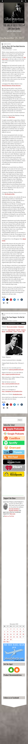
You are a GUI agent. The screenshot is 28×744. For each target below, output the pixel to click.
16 (10, 634)
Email (15, 331)
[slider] (23, 323)
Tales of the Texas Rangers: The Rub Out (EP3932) (13, 318)
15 (7, 634)
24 (14, 637)
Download (21, 327)
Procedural (16, 313)
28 (4, 639)
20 (23, 634)
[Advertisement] (13, 486)
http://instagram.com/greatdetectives (12, 391)
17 (14, 634)
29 (7, 639)
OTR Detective (7, 313)
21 (4, 637)
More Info (12, 514)
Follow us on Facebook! (11, 697)
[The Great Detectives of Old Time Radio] (14, 13)
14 (4, 634)
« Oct (4, 641)
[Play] (3, 323)
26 (20, 637)
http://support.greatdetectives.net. (11, 374)
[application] (14, 323)
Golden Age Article (7, 44)
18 (17, 634)
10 (14, 631)
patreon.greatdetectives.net (16, 369)
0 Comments (15, 320)
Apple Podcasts (12, 330)
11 (17, 631)
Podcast (12, 313)
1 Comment (15, 49)
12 (20, 631)
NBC (4, 313)
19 (20, 634)
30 (10, 639)
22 (7, 637)
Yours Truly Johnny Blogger (7, 49)
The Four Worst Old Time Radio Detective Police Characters (13, 47)
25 (17, 637)
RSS (23, 331)
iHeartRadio (9, 331)
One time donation (14, 508)
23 (10, 637)
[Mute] (20, 323)
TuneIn (20, 331)
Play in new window (12, 327)
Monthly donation (14, 510)
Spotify (18, 330)
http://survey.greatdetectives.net (10, 383)
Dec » (8, 641)
